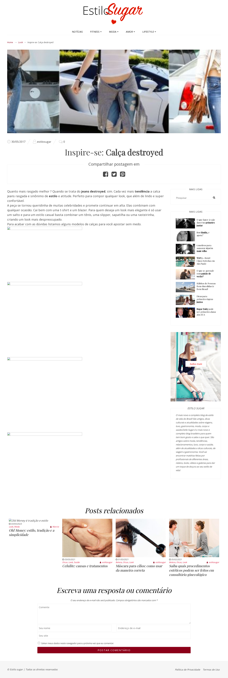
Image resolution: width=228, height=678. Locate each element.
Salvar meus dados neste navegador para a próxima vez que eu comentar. (77, 643)
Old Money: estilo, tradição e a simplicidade (31, 532)
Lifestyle (148, 31)
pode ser (206, 311)
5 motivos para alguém (205, 248)
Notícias (77, 31)
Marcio (55, 526)
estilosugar (44, 142)
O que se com (205, 273)
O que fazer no (206, 222)
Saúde (77, 562)
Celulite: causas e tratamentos (84, 566)
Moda (112, 31)
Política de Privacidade (187, 669)
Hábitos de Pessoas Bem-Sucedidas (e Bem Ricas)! (206, 286)
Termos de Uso (211, 669)
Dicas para (205, 299)
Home (10, 42)
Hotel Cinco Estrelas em (206, 261)
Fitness (94, 31)
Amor (129, 31)
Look (20, 42)
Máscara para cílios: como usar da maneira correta (139, 568)
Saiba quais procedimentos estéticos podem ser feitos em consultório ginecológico (191, 570)
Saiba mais (196, 363)
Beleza (119, 562)
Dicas (64, 562)
